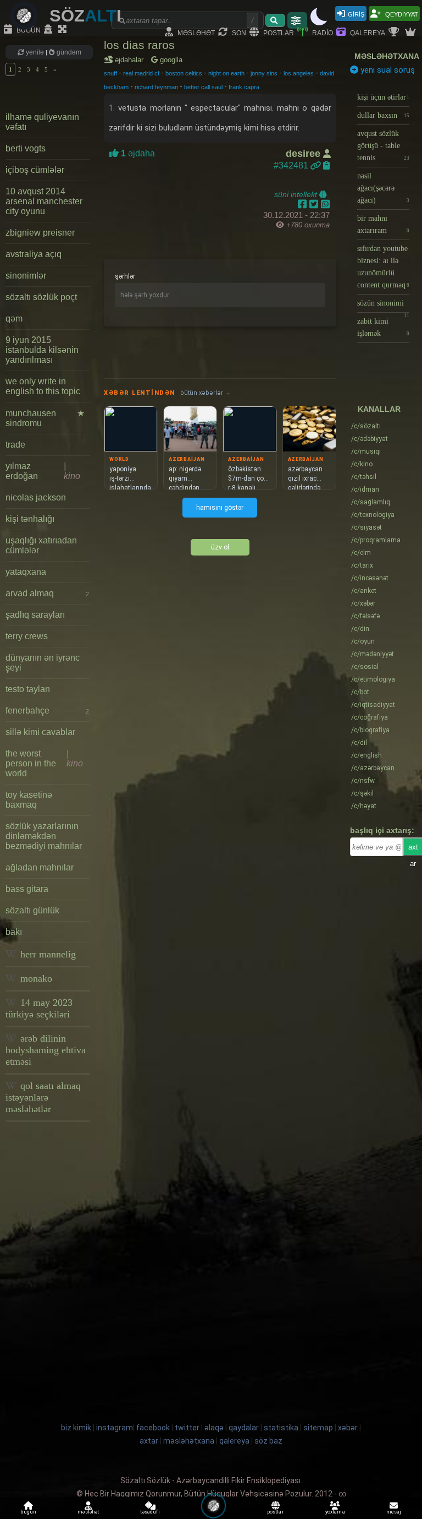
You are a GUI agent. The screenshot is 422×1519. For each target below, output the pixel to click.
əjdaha (137, 153)
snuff (110, 73)
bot (360, 692)
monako (35, 978)
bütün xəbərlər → (205, 392)
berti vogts (25, 148)
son (238, 32)
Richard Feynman (156, 87)
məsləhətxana (386, 56)
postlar (278, 32)
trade (15, 444)
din (360, 629)
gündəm (68, 52)
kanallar (379, 409)
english (366, 755)
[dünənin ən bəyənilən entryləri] (395, 32)
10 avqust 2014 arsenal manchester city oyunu (43, 201)
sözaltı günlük (32, 910)
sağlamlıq (370, 502)
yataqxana (25, 571)
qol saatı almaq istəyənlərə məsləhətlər (43, 1097)
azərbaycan (373, 768)
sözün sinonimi (383, 306)
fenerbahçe (47, 710)
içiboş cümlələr (34, 170)
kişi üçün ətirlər (383, 97)
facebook (153, 1427)
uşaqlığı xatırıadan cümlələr (41, 545)
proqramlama (376, 540)
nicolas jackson (35, 497)
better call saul (203, 87)
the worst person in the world (44, 763)
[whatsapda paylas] (325, 204)
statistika (281, 1427)
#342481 (292, 165)
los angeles (299, 73)
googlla (170, 60)
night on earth (226, 73)
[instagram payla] (315, 204)
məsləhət (195, 32)
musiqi (366, 451)
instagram (114, 1427)
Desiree (304, 153)
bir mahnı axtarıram (383, 224)
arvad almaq (47, 593)
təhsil (363, 477)
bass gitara (26, 889)
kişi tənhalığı (29, 519)
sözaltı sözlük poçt (41, 297)
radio (321, 32)
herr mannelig (47, 954)
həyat (363, 806)
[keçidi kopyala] (326, 165)
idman (365, 489)
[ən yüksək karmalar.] (411, 32)
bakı (13, 932)
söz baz (268, 1440)
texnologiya (373, 515)
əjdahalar (131, 60)
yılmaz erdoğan (42, 471)
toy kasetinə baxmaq (28, 799)
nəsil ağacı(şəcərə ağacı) (383, 188)
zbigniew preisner (40, 232)
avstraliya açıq (33, 254)
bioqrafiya (370, 730)
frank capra (244, 87)
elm (361, 553)
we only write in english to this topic (42, 386)
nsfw (363, 781)
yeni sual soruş (386, 70)
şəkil (362, 793)
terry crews (26, 636)
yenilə (35, 52)
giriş (356, 13)
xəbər (363, 603)
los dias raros (139, 45)
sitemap (318, 1427)
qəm (14, 318)
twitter (187, 1427)
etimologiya (373, 679)
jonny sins (264, 73)
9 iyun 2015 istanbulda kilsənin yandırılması (42, 349)
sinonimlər (25, 275)
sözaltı (366, 426)
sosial (365, 667)
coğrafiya (369, 717)
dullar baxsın (383, 115)
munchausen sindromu (45, 418)
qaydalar (244, 1427)
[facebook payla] (303, 204)
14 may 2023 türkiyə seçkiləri (39, 1008)
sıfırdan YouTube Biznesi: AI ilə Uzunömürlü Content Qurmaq (383, 266)
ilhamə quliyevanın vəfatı (42, 122)
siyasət (366, 527)
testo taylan (27, 689)
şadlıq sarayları (35, 614)
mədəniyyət (372, 654)
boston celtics (183, 73)
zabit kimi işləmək (383, 327)
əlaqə (214, 1427)
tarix (362, 565)
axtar (149, 1440)
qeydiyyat (401, 13)
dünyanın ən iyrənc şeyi (42, 662)
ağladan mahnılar (39, 867)
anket (363, 591)
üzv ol (220, 547)
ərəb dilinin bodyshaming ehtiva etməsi (45, 1050)
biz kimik (77, 1427)
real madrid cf (141, 73)
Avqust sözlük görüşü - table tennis (383, 145)
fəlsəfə (365, 616)
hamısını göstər (219, 507)
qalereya (366, 32)
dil (359, 743)
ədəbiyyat (369, 439)
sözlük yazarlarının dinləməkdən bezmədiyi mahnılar (43, 836)
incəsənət (369, 578)
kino (362, 464)
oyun (363, 641)
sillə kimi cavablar (40, 732)
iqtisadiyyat (373, 705)
